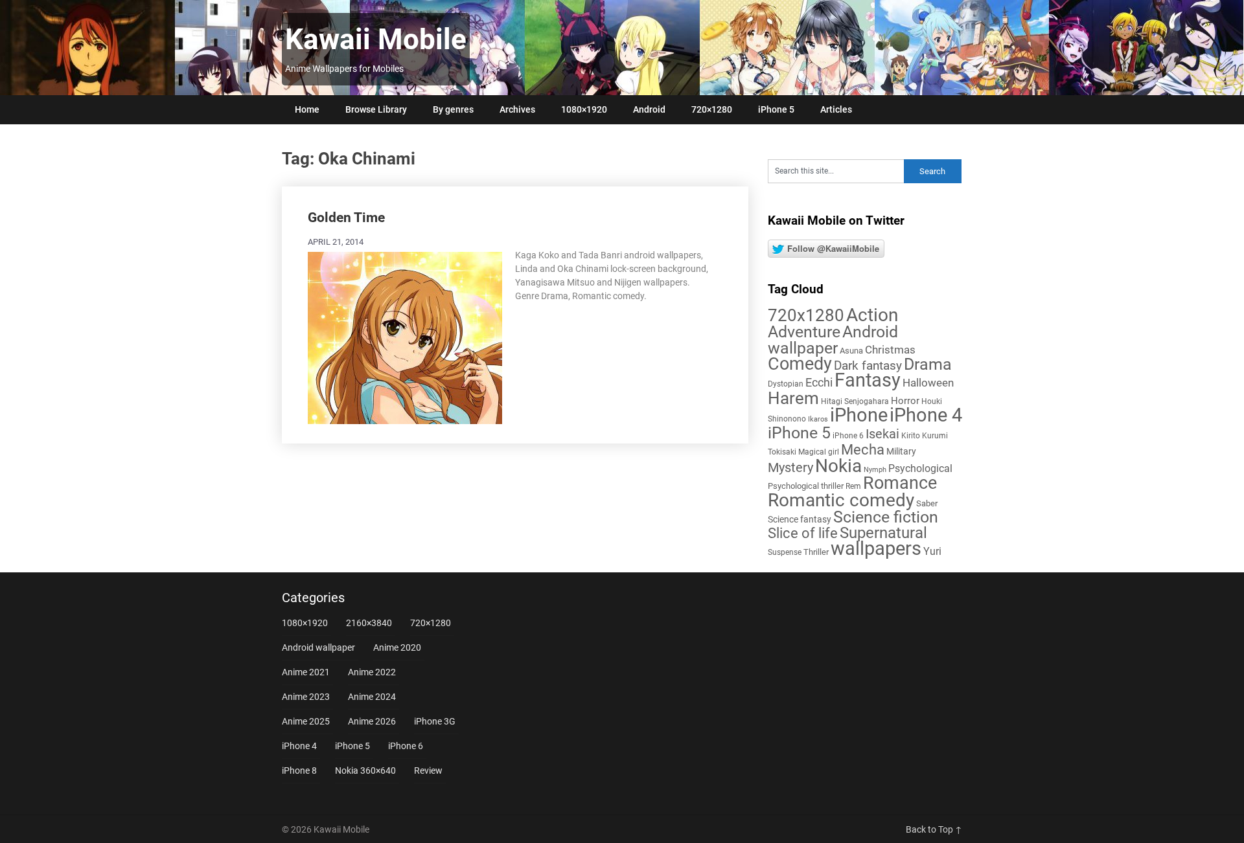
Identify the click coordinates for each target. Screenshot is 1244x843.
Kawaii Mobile (375, 39)
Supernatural (883, 533)
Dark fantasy (868, 366)
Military (901, 451)
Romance (900, 483)
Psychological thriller (806, 486)
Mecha (862, 450)
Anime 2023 (306, 696)
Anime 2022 (372, 672)
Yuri (932, 551)
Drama (928, 364)
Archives (517, 109)
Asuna (851, 350)
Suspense (784, 552)
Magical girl (818, 451)
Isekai (882, 434)
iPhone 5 (776, 109)
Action (872, 315)
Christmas (890, 349)
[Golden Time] (405, 336)
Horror (905, 401)
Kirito (910, 435)
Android (649, 109)
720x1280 (806, 315)
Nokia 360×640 (365, 770)
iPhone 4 (926, 415)
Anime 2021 (306, 672)
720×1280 (711, 109)
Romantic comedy (841, 500)
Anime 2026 (372, 721)
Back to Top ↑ (934, 829)
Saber (927, 503)
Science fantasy (799, 519)
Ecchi (819, 382)
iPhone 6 (848, 435)
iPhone (859, 415)
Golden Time (346, 217)
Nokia (838, 466)
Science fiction (885, 517)
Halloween (928, 382)
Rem (853, 486)
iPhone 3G (434, 721)
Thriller (816, 552)
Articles (836, 109)
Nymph (875, 470)
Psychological (920, 468)
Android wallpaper (833, 339)
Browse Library (376, 109)
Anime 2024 (372, 696)
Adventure (804, 331)
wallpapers (876, 548)
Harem (793, 398)
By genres (453, 109)
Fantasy (868, 380)
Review (428, 770)
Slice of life (803, 533)
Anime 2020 (397, 647)
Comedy (800, 364)
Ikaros (818, 419)
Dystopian (785, 383)
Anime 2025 (306, 721)
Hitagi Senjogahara (855, 401)
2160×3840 (369, 623)
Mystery (790, 467)
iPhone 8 (299, 770)
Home (307, 109)
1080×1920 (584, 109)
